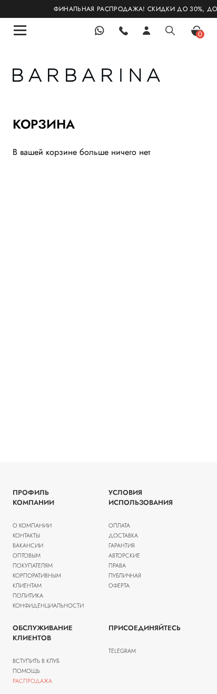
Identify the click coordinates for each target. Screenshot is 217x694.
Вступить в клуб (36, 661)
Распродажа (32, 681)
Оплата (119, 525)
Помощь (26, 671)
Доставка (123, 535)
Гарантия (121, 545)
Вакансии (28, 545)
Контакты (26, 535)
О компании (32, 525)
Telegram (122, 651)
